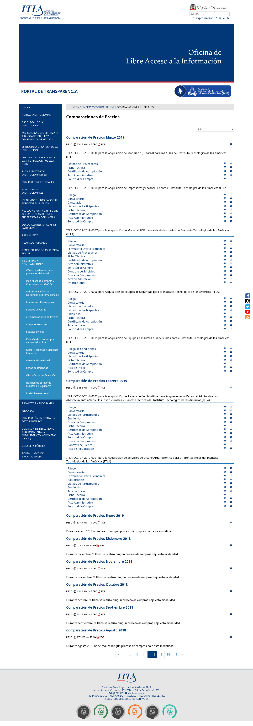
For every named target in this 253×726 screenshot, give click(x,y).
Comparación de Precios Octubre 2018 (97, 584)
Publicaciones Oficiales (38, 182)
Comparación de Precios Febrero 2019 (96, 381)
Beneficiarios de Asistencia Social (40, 251)
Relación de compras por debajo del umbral (40, 340)
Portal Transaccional (37, 393)
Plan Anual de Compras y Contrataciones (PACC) (40, 282)
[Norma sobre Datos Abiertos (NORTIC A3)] (100, 712)
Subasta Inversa (35, 331)
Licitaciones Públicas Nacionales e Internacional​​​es (42, 293)
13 (160, 654)
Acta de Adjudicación (81, 449)
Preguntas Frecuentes (151, 696)
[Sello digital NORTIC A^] (169, 712)
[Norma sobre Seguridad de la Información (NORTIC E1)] (135, 712)
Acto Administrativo (80, 175)
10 (136, 654)
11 (143, 654)
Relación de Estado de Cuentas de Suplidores (39, 384)
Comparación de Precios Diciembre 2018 (98, 538)
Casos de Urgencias (37, 367)
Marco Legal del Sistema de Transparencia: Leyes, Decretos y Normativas (40, 136)
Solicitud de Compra (80, 179)
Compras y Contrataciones (33, 262)
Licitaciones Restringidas (40, 302)
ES (197, 18)
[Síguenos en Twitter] (247, 307)
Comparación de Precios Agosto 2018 (96, 630)
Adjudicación (76, 480)
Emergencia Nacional (38, 360)
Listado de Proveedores (83, 164)
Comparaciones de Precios (43, 317)
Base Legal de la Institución (33, 124)
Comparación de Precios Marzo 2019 (95, 137)
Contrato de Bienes (80, 445)
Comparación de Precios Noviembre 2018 (99, 561)
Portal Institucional (36, 114)
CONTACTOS (206, 18)
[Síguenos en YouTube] (247, 312)
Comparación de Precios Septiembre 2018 (99, 607)
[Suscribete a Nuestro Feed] (247, 318)
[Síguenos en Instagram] (247, 302)
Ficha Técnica (76, 168)
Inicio (26, 107)
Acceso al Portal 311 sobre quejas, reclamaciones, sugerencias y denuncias (40, 214)
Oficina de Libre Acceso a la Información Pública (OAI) (39, 161)
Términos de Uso (97, 696)
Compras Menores (36, 324)
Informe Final (76, 283)
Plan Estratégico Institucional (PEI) (34, 173)
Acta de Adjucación (80, 279)
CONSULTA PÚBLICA (33, 445)
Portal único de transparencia (33, 455)
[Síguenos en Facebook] (247, 296)
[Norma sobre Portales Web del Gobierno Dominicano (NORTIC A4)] (117, 712)
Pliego (72, 195)
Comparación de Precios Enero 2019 (95, 515)
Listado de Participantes (83, 206)
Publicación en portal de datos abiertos (39, 419)
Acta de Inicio (76, 325)
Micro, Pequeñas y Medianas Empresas (42, 351)
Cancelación (75, 202)
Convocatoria (76, 199)
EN (194, 18)
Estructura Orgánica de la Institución (40, 148)
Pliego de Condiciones (82, 349)
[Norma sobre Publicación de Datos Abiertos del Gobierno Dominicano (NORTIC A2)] (83, 712)
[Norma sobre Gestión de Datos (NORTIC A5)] (152, 712)
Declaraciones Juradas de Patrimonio (39, 226)
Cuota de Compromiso (82, 275)
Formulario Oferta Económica (86, 249)
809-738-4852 (118, 693)
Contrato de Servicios (81, 271)
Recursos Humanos (34, 242)
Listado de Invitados (81, 306)
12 (153, 654)
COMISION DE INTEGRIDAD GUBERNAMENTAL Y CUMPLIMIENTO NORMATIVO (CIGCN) (39, 433)
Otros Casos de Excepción (41, 375)
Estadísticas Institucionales (32, 191)
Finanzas (28, 410)
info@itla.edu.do (136, 693)
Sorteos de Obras (36, 309)
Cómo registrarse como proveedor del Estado (40, 272)
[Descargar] (231, 144)
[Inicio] (40, 21)
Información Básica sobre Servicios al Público (39, 201)
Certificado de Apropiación (85, 171)
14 (168, 654)
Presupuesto (30, 235)
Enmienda (74, 314)
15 (175, 654)
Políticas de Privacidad (122, 696)
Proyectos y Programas (38, 403)
